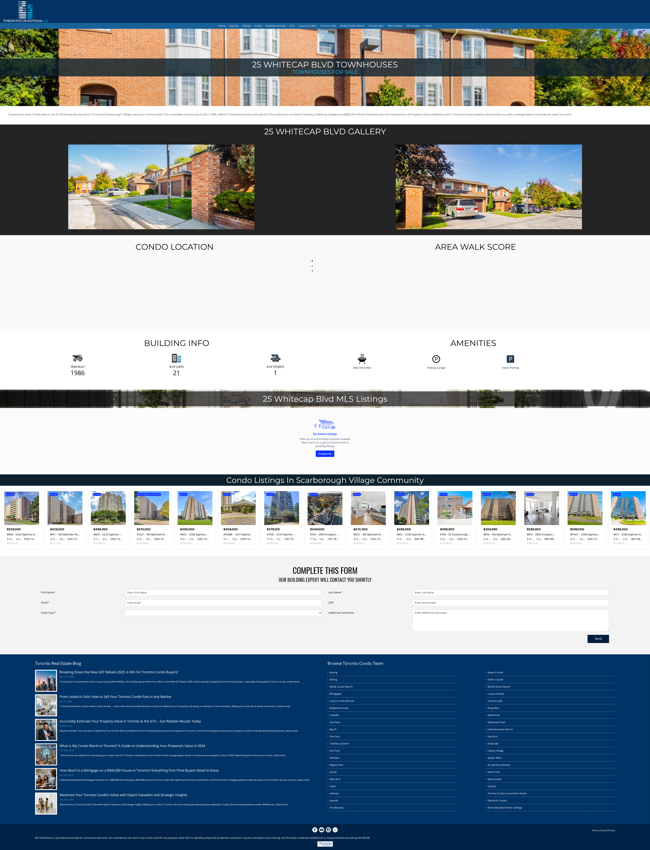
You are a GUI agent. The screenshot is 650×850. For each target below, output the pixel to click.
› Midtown (334, 757)
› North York (493, 772)
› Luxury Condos (495, 693)
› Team (332, 786)
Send (598, 639)
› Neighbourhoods (338, 708)
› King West (492, 708)
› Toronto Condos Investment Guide (506, 793)
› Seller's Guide (494, 679)
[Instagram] (328, 829)
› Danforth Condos (496, 800)
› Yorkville (333, 715)
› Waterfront (493, 715)
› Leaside (333, 800)
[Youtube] (321, 829)
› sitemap (333, 793)
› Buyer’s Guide (494, 672)
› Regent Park (335, 764)
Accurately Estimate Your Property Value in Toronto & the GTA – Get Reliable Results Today (130, 721)
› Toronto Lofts (494, 700)
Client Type (48, 612)
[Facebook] (314, 829)
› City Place (334, 722)
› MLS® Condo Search (340, 686)
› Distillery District (338, 743)
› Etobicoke (492, 743)
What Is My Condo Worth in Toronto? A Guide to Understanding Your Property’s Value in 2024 (132, 745)
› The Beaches (336, 807)
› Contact (491, 786)
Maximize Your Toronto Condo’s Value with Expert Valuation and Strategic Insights (123, 795)
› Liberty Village (495, 750)
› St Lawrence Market (498, 764)
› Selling (332, 679)
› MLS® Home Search (498, 686)
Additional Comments (341, 612)
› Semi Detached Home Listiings (504, 807)
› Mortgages (335, 693)
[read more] (293, 681)
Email (45, 602)
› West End (334, 779)
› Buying (332, 672)
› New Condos (494, 779)
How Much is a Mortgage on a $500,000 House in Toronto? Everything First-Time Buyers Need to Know (139, 770)
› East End (491, 736)
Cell (331, 602)
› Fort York (334, 750)
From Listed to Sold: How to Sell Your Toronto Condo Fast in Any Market (115, 696)
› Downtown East (495, 722)
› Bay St (332, 729)
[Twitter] (335, 829)
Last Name (335, 592)
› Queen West (494, 757)
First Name (48, 592)
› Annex (332, 772)
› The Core (334, 736)
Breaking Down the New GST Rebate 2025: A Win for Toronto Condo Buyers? (119, 672)
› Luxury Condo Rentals (341, 700)
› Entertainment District (499, 729)
